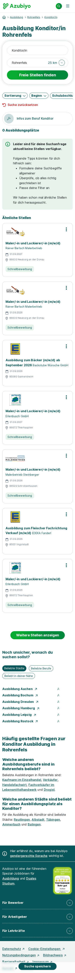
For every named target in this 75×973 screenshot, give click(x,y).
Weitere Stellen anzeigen (37, 635)
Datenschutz (11, 949)
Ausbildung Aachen (17, 689)
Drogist (49, 790)
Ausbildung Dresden (18, 702)
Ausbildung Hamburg (19, 708)
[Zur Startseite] (17, 6)
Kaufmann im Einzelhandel (21, 780)
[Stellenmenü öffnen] (66, 229)
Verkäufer (50, 780)
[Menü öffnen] (67, 6)
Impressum (40, 962)
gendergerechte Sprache (29, 856)
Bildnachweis (53, 955)
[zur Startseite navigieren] (4, 17)
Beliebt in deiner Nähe (18, 676)
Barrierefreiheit (13, 962)
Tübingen (53, 820)
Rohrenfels (33, 17)
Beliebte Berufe (41, 668)
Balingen (34, 824)
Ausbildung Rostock (18, 721)
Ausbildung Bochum (18, 695)
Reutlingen (22, 820)
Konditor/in (50, 17)
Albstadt (38, 820)
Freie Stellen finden (37, 75)
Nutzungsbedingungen (19, 955)
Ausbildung (16, 17)
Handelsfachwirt (14, 785)
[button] (56, 62)
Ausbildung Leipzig (17, 715)
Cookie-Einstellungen (44, 949)
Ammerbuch (11, 824)
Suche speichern (37, 966)
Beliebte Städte (14, 668)
